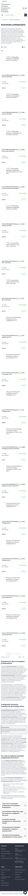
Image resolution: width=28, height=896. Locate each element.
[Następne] (22, 654)
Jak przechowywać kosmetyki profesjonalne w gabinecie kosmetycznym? (11, 829)
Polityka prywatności (5, 851)
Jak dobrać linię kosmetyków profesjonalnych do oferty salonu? (12, 836)
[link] (5, 654)
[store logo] (6, 8)
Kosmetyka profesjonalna (14, 19)
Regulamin (3, 848)
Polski (5, 1)
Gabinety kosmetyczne (20, 869)
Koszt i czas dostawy (5, 869)
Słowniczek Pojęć (5, 885)
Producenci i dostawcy (20, 879)
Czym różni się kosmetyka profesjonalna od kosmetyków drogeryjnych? (11, 805)
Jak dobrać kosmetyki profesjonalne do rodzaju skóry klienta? (11, 821)
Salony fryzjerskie (19, 872)
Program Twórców (5, 882)
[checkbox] (22, 47)
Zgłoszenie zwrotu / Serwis (7, 858)
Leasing (2, 872)
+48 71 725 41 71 (19, 855)
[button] (25, 892)
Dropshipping (18, 876)
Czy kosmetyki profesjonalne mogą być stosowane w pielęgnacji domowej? (12, 813)
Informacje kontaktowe (6, 853)
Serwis (2, 874)
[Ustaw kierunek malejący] (2, 47)
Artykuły (3, 855)
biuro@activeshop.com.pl (20, 858)
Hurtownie (17, 874)
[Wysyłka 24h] (14, 324)
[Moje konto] (24, 8)
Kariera (2, 880)
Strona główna (5, 19)
